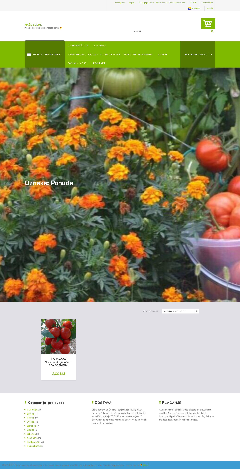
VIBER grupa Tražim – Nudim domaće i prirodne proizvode (161, 3)
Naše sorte (32, 438)
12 (149, 311)
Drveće (30, 413)
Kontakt (210, 8)
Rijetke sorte (33, 442)
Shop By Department (46, 60)
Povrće (30, 417)
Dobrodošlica (207, 3)
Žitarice (30, 430)
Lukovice (31, 434)
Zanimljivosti (120, 3)
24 (153, 311)
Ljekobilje (31, 426)
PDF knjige (32, 409)
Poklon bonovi (34, 446)
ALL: (157, 311)
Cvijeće (30, 422)
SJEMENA (193, 3)
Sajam (131, 3)
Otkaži (146, 465)
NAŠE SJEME (33, 24)
